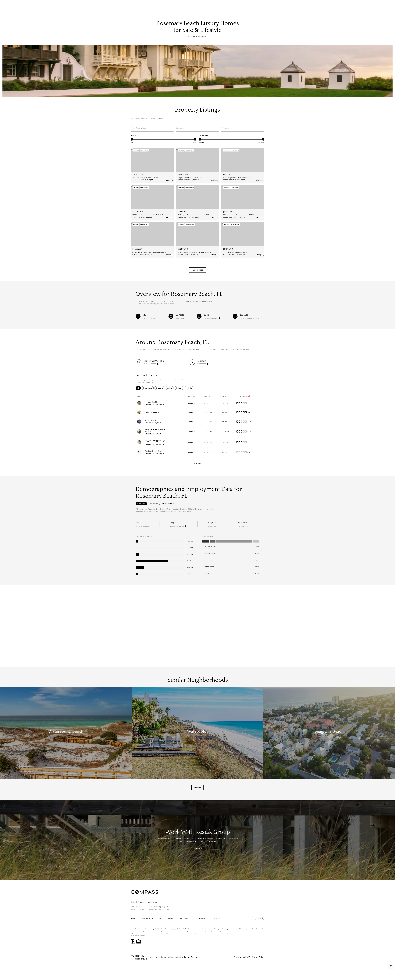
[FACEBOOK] (251, 918)
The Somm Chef (151, 412)
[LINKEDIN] (257, 918)
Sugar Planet (149, 420)
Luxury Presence (192, 957)
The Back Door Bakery (153, 451)
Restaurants (148, 388)
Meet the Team (147, 918)
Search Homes (198, 270)
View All (197, 787)
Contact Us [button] (198, 849)
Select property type (138, 128)
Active (170, 388)
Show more (197, 463)
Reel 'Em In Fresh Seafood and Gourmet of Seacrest (155, 441)
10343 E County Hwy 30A (154, 404)
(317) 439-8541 (136, 907)
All (139, 388)
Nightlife (190, 388)
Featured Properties (166, 918)
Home (133, 918)
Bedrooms (225, 128)
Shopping (160, 388)
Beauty (179, 388)
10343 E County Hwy (153, 423)
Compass (174, 929)
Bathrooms (180, 128)
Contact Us (216, 918)
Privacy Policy (258, 957)
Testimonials (201, 918)
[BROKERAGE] (262, 918)
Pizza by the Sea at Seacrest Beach (155, 430)
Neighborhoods (185, 918)
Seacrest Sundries (151, 402)
